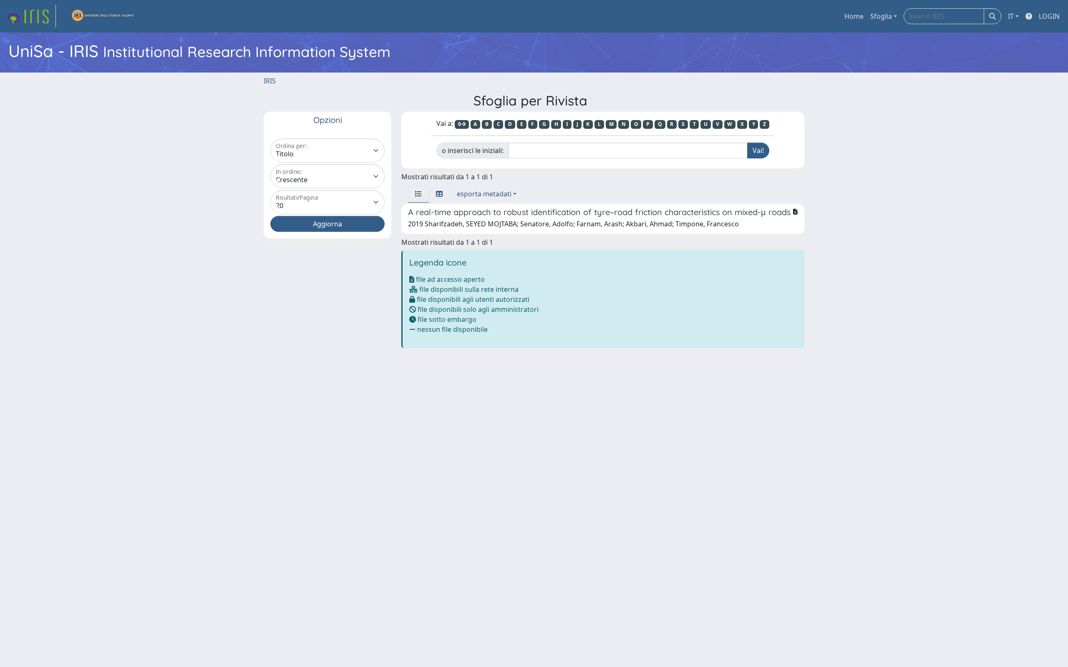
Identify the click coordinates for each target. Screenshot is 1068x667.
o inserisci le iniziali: (473, 150)
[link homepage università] (103, 16)
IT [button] (1011, 16)
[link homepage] (30, 16)
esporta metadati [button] (484, 193)
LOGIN (1049, 16)
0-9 (462, 124)
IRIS (270, 80)
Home (854, 16)
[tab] (418, 194)
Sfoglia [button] (881, 16)
